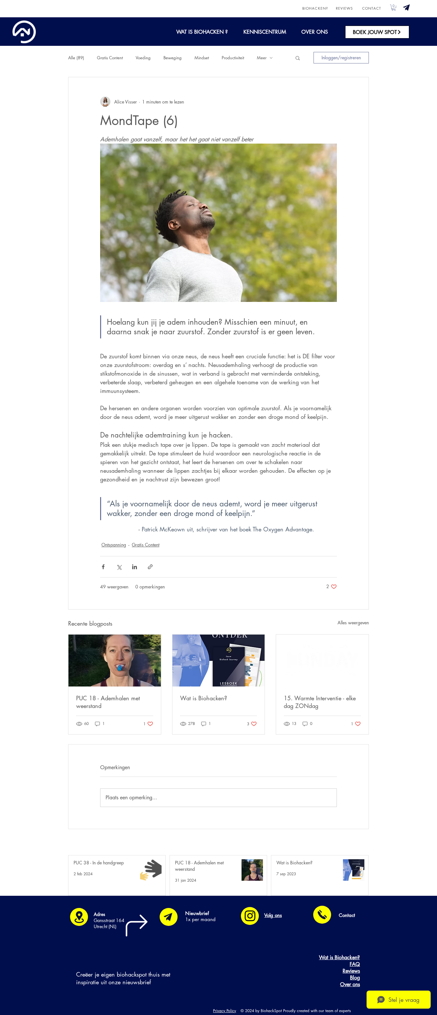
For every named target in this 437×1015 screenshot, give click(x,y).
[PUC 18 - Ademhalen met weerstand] (114, 660)
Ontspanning (113, 545)
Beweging (172, 58)
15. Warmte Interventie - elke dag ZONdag (320, 702)
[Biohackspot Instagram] (250, 916)
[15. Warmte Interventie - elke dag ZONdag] (322, 660)
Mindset (202, 58)
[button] (406, 8)
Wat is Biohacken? (203, 698)
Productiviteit (233, 58)
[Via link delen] (150, 567)
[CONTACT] (322, 914)
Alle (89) (76, 58)
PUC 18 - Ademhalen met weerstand (108, 702)
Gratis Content (110, 58)
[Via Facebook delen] (103, 567)
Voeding (143, 58)
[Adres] (79, 917)
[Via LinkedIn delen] (134, 567)
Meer (261, 58)
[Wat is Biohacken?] (218, 660)
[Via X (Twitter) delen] (119, 567)
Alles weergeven (353, 623)
